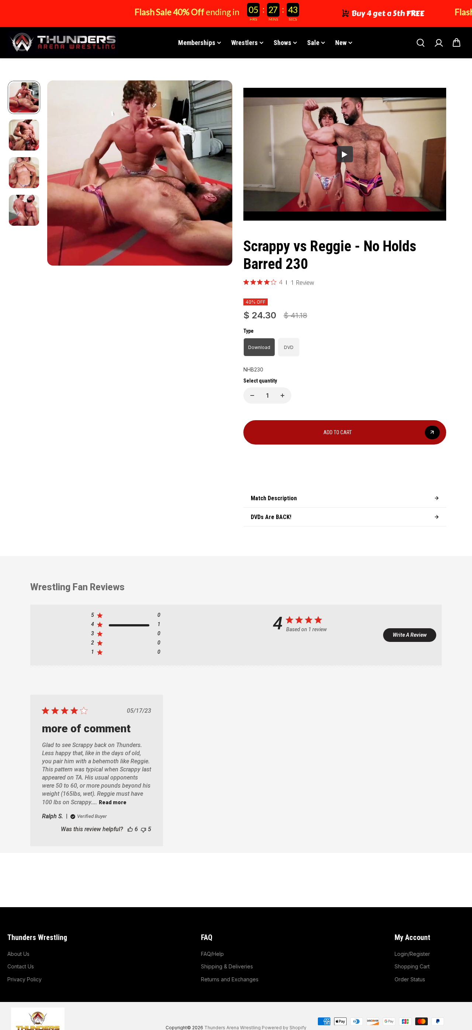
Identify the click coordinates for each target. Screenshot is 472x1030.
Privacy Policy (24, 979)
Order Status (410, 979)
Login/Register (412, 954)
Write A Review (410, 635)
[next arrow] (218, 174)
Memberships (196, 42)
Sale (313, 42)
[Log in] (438, 43)
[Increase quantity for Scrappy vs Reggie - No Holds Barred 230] (282, 395)
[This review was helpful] (130, 829)
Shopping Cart (412, 966)
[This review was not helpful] (143, 829)
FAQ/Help (212, 954)
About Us (18, 954)
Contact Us (20, 966)
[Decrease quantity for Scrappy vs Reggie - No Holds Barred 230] (252, 395)
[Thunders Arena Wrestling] (62, 43)
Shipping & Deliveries (227, 966)
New (341, 42)
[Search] (420, 43)
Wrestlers (244, 42)
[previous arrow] (61, 174)
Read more (112, 802)
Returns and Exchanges (229, 979)
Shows (282, 42)
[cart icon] (456, 43)
